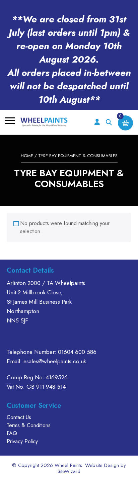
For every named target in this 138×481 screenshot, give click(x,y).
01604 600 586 (77, 352)
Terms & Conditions (29, 425)
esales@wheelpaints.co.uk (54, 361)
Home (27, 156)
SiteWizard (69, 471)
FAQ (12, 433)
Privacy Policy (22, 441)
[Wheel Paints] (44, 122)
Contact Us (19, 417)
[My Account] (97, 122)
